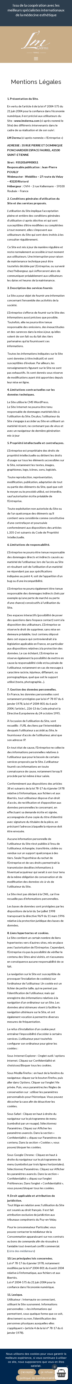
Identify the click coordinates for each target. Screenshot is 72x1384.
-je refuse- (47, 1372)
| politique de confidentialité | (37, 1378)
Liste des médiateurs (21, 1251)
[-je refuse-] (67, 1366)
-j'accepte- (27, 1372)
